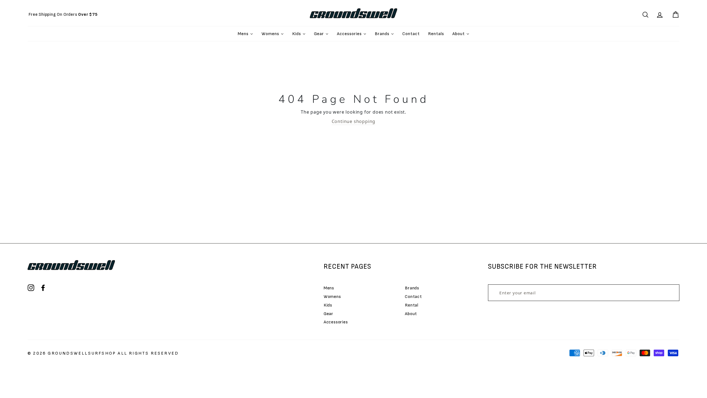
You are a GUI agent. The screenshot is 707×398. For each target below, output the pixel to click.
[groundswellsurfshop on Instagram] (31, 287)
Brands (412, 288)
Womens (332, 296)
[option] (63, 14)
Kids (328, 305)
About (411, 313)
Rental (411, 305)
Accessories (336, 322)
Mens (329, 288)
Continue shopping (354, 121)
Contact (413, 296)
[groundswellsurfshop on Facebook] (43, 287)
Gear (328, 313)
